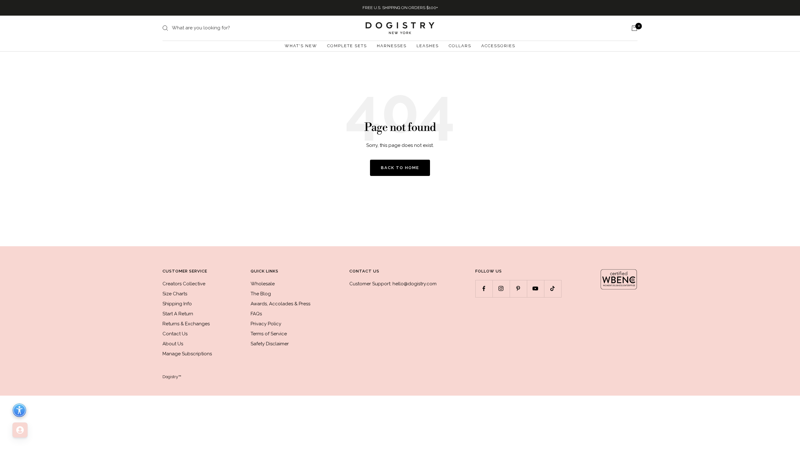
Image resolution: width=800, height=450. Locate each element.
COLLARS (460, 46)
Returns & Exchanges (186, 324)
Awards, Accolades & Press (280, 304)
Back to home (400, 167)
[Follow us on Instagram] (501, 288)
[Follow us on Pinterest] (518, 288)
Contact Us (175, 334)
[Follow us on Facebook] (483, 288)
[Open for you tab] (20, 430)
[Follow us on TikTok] (552, 288)
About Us (172, 344)
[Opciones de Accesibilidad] (19, 410)
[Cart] (634, 28)
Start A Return (177, 314)
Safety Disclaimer (270, 344)
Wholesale (263, 284)
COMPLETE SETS (347, 46)
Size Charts (174, 294)
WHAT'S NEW (301, 46)
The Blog (261, 294)
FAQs (256, 314)
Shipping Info (177, 304)
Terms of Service (269, 334)
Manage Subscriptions (187, 354)
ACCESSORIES (498, 46)
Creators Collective (183, 284)
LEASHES (428, 46)
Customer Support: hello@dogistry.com (393, 284)
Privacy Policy (266, 324)
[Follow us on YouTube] (535, 288)
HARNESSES (392, 46)
